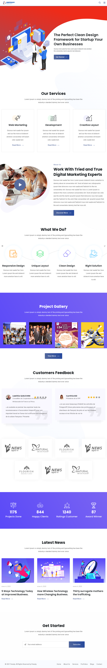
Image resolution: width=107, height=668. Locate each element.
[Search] (99, 3)
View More (52, 356)
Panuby (34, 664)
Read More (16, 145)
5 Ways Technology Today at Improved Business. (17, 593)
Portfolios (84, 664)
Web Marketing (18, 125)
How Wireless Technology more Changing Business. (52, 593)
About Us (67, 664)
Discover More (62, 213)
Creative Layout (89, 125)
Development (53, 125)
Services (75, 664)
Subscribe (76, 644)
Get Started (60, 57)
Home (59, 664)
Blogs (92, 664)
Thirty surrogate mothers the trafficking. (88, 593)
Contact (99, 664)
